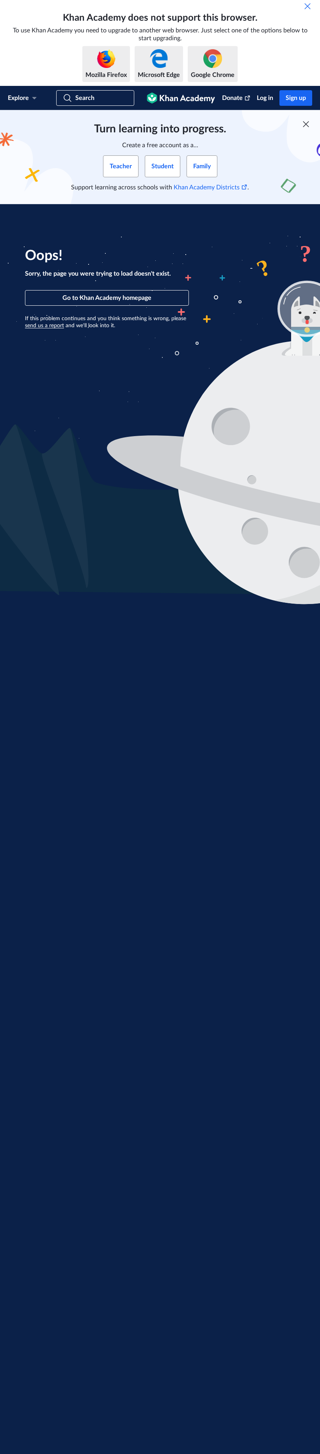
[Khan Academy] (181, 98)
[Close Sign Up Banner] (306, 124)
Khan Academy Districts (207, 187)
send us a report (44, 325)
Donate (232, 98)
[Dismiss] (307, 6)
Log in (265, 98)
